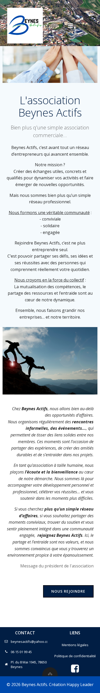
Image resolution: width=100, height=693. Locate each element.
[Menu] (70, 25)
